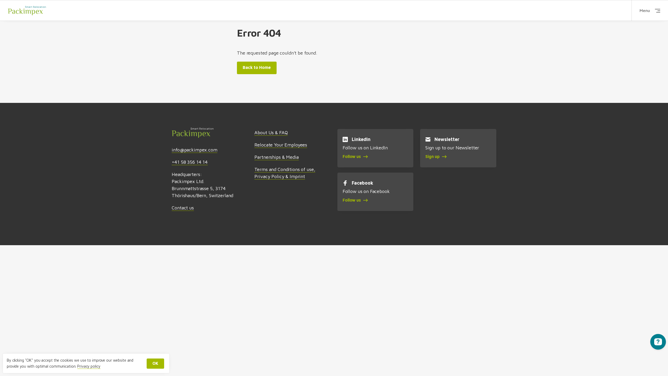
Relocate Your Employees (280, 145)
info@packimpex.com (194, 149)
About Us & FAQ (271, 132)
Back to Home (257, 67)
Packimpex (27, 10)
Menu (645, 10)
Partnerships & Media (276, 157)
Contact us (183, 207)
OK (155, 363)
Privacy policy (88, 366)
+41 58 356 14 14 (190, 162)
